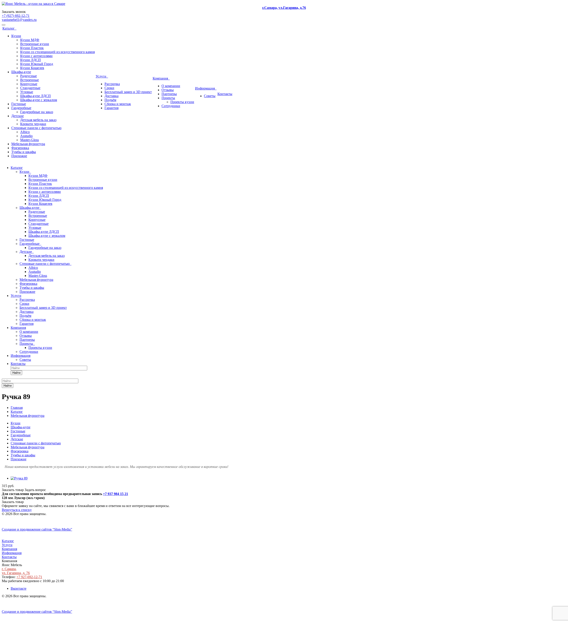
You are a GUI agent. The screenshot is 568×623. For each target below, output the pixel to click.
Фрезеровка (20, 148)
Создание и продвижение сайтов (37, 529)
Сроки (109, 88)
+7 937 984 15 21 (115, 494)
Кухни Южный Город (36, 64)
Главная (17, 407)
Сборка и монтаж (118, 104)
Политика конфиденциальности (26, 522)
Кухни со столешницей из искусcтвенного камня (57, 52)
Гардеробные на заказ (36, 112)
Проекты (168, 98)
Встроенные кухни (34, 44)
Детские (17, 116)
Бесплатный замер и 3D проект (128, 92)
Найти (16, 372)
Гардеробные (21, 108)
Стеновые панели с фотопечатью (36, 128)
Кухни (16, 36)
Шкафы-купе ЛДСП (35, 96)
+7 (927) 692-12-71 (16, 16)
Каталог (9, 28)
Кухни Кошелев (32, 68)
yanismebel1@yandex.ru (19, 20)
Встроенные (29, 80)
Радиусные (28, 76)
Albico (25, 132)
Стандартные (30, 88)
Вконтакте (18, 588)
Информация (206, 88)
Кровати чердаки (33, 124)
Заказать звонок (14, 12)
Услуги (102, 76)
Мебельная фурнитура (28, 144)
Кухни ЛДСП (30, 60)
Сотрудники (171, 106)
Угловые (26, 92)
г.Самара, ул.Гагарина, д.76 (284, 8)
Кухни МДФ (29, 40)
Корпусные (28, 84)
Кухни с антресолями (36, 56)
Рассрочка (112, 84)
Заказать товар (13, 490)
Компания (161, 78)
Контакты (224, 94)
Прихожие (19, 156)
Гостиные (18, 104)
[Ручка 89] (19, 478)
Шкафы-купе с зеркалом (38, 100)
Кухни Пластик (32, 48)
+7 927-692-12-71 (29, 577)
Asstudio (26, 136)
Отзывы (168, 90)
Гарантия (111, 108)
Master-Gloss (29, 140)
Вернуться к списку (17, 510)
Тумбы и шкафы (23, 152)
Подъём (110, 100)
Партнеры (169, 94)
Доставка (111, 96)
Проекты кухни (182, 102)
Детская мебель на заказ (38, 120)
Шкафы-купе (21, 72)
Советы (209, 96)
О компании (171, 86)
